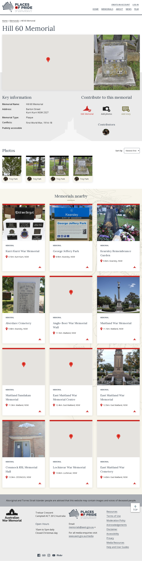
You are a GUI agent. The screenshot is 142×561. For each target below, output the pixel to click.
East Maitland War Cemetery (112, 469)
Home (96, 9)
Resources (111, 511)
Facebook (39, 555)
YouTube (54, 555)
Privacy (110, 538)
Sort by (119, 150)
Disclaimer (111, 529)
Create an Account (120, 4)
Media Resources (115, 542)
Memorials (107, 9)
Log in (136, 4)
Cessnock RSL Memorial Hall (21, 469)
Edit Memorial (87, 114)
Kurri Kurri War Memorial (22, 251)
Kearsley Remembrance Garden (115, 253)
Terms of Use (113, 516)
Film (136, 9)
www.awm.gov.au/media (81, 536)
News (128, 9)
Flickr (60, 555)
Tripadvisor (44, 555)
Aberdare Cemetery (18, 323)
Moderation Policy (115, 520)
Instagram (49, 555)
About (119, 9)
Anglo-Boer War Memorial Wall (70, 325)
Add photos (106, 114)
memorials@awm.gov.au (81, 527)
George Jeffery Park (66, 251)
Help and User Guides (117, 547)
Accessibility (112, 533)
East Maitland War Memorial (112, 397)
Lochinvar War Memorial (69, 467)
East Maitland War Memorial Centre (65, 397)
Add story (125, 114)
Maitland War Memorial (115, 323)
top (136, 509)
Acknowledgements (116, 524)
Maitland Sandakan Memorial (18, 397)
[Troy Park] (106, 132)
